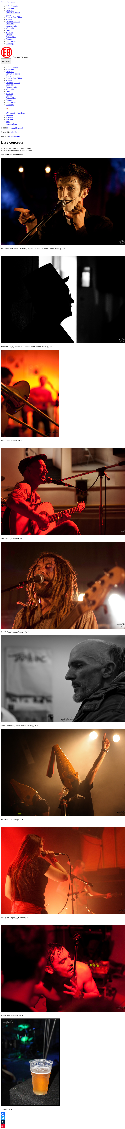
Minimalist (10, 28)
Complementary (12, 26)
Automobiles (11, 37)
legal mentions (11, 124)
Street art (9, 33)
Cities (8, 30)
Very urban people (13, 13)
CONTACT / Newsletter (15, 113)
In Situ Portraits (12, 6)
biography (10, 115)
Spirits (8, 15)
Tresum (9, 19)
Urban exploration (13, 22)
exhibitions (10, 117)
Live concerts (11, 41)
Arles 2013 (10, 11)
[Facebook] (62, 1114)
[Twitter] (62, 1118)
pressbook (10, 119)
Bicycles (9, 35)
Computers (10, 39)
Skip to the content (8, 2)
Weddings (10, 43)
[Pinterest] (62, 1126)
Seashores (10, 24)
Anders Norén (14, 136)
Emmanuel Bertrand (15, 128)
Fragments (10, 8)
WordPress (15, 132)
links (8, 122)
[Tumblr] (62, 1122)
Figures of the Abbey (14, 17)
